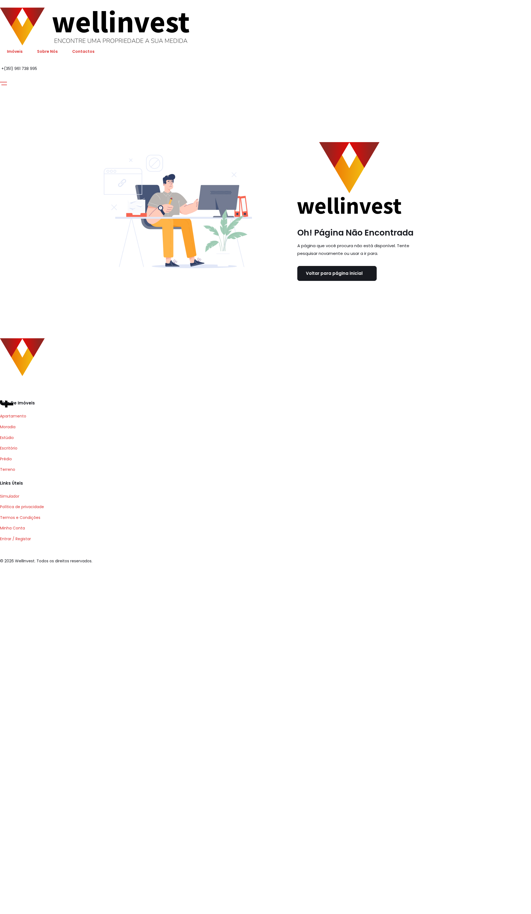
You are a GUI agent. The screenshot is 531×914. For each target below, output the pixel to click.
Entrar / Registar (15, 539)
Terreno (7, 469)
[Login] (3, 77)
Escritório (8, 448)
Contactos (83, 51)
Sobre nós (47, 51)
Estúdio (7, 437)
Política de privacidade (22, 507)
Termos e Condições (20, 517)
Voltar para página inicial (334, 273)
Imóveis (15, 51)
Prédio (6, 459)
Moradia (7, 427)
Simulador (9, 496)
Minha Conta (12, 528)
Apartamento (13, 416)
